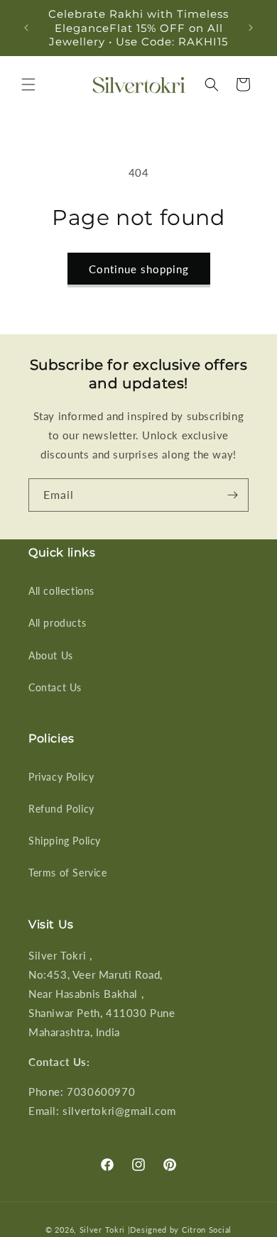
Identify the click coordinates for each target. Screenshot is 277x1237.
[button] (28, 84)
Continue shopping (139, 269)
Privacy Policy (61, 777)
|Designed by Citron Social (180, 1229)
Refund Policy (61, 809)
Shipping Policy (64, 841)
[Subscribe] (232, 495)
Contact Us (55, 687)
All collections (61, 591)
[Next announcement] (250, 27)
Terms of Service (67, 873)
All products (57, 623)
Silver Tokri (104, 1229)
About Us (50, 655)
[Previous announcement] (26, 27)
